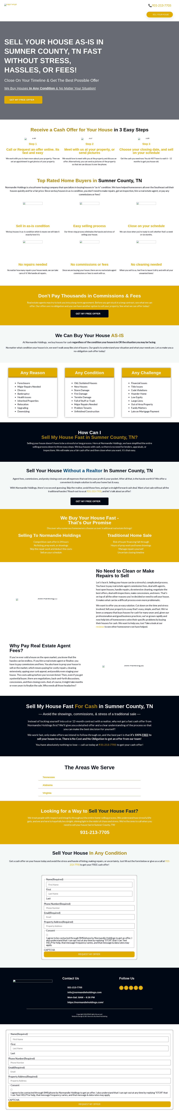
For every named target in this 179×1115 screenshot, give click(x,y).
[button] (89, 777)
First (48, 889)
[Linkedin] (136, 988)
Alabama (48, 785)
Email (52, 913)
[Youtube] (141, 988)
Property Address (58, 922)
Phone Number (57, 904)
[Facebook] (131, 988)
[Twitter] (121, 988)
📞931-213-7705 (159, 5)
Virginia (47, 793)
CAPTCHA (49, 950)
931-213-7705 (94, 491)
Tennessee (49, 777)
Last (48, 898)
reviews (100, 626)
